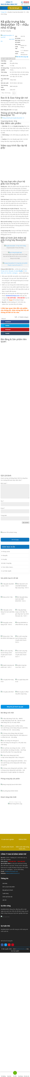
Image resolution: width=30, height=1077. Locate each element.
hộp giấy (11, 271)
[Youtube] (9, 944)
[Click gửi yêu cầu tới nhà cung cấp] (21, 56)
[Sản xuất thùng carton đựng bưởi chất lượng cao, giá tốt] (13, 761)
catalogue (15, 273)
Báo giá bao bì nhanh (7, 890)
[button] (1, 8)
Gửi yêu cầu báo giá (26, 1076)
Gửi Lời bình (26, 522)
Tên (2, 501)
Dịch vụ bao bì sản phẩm (8, 886)
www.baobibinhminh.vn (13, 873)
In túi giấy (4, 559)
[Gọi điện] (15, 1073)
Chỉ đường (3, 1076)
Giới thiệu (4, 883)
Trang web (4, 515)
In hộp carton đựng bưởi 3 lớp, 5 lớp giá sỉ (12, 757)
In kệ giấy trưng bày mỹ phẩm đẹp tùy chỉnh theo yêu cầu (15, 399)
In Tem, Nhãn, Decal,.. (7, 567)
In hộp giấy (4, 555)
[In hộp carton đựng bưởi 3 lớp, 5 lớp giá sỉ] (10, 755)
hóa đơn (9, 273)
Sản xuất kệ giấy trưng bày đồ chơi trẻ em (13, 439)
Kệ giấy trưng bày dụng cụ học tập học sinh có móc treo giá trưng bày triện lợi (14, 377)
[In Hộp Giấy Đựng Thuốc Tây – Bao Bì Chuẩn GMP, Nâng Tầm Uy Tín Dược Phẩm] (12, 719)
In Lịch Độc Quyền (6, 571)
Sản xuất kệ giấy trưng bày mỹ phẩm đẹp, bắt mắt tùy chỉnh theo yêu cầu (13, 355)
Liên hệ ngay (15, 539)
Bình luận (4, 483)
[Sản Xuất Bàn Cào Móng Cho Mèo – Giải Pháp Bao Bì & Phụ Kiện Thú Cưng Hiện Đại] (13, 748)
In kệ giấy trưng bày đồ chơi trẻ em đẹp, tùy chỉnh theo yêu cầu (14, 420)
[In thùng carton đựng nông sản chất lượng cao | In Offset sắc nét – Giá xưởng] (12, 733)
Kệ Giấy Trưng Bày (6, 31)
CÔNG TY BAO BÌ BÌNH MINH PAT (13, 854)
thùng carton (4, 271)
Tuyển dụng (5, 893)
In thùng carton (5, 551)
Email (3, 508)
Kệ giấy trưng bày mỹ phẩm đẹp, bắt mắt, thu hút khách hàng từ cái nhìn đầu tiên (14, 460)
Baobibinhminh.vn (21, 949)
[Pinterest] (12, 944)
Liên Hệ (4, 900)
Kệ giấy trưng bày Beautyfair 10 (15, 265)
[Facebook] (2, 944)
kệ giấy (21, 271)
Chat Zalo (9, 1076)
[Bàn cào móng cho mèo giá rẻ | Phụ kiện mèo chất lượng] (10, 741)
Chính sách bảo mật (7, 896)
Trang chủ (3, 12)
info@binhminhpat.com (11, 871)
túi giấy (16, 271)
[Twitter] (5, 944)
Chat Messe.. (20, 1076)
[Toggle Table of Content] (13, 93)
